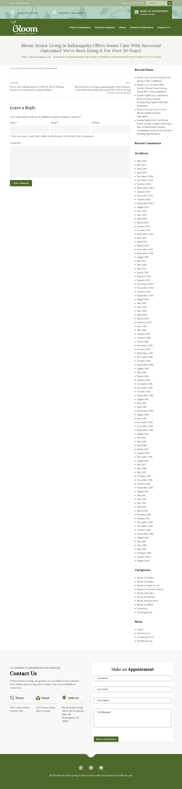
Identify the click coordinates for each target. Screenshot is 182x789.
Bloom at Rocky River (148, 600)
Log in (140, 629)
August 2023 (143, 207)
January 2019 (143, 334)
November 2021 (145, 249)
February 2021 (144, 276)
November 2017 (145, 345)
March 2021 (142, 272)
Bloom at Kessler (145, 593)
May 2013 (141, 441)
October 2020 (144, 291)
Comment (16, 143)
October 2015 (143, 391)
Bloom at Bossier (145, 581)
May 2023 (142, 214)
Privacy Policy (88, 775)
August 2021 (142, 257)
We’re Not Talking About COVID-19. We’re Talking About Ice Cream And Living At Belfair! (37, 88)
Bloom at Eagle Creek (32, 68)
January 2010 (143, 556)
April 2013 (142, 445)
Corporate (142, 608)
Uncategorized (144, 612)
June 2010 (142, 545)
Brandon (52, 68)
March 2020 (143, 318)
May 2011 (141, 503)
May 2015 (141, 403)
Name (14, 122)
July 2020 (141, 303)
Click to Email (43, 711)
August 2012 (142, 460)
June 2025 (142, 168)
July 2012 (141, 464)
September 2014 (145, 410)
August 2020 (143, 299)
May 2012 (141, 472)
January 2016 (143, 380)
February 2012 (144, 476)
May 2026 (142, 161)
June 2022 (142, 238)
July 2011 (141, 495)
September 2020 (145, 295)
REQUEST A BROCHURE (71, 13)
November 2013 (145, 426)
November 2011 (144, 480)
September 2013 (145, 430)
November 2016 (145, 357)
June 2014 (142, 418)
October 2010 (143, 530)
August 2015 (142, 399)
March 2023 (143, 222)
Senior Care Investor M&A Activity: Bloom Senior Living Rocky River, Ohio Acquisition (152, 88)
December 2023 (145, 195)
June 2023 (142, 211)
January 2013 (143, 453)
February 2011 (144, 514)
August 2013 (143, 433)
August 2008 (143, 560)
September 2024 (145, 188)
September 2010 (145, 533)
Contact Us (163, 27)
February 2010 (144, 553)
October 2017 (143, 349)
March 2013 (142, 449)
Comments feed (145, 637)
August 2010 (143, 537)
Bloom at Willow (145, 604)
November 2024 (145, 180)
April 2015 (141, 407)
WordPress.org (144, 641)
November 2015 (145, 387)
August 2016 (143, 368)
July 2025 (141, 165)
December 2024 (145, 176)
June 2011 (141, 499)
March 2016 (142, 376)
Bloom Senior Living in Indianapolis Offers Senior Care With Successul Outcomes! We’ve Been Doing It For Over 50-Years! (103, 90)
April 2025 (142, 172)
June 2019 (142, 326)
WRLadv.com (125, 775)
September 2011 (145, 487)
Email (54, 122)
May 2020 (142, 311)
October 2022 (144, 230)
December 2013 (145, 422)
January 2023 (143, 226)
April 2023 (142, 218)
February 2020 (144, 322)
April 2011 (141, 507)
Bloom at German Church (150, 589)
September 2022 (145, 234)
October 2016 (143, 360)
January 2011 (143, 518)
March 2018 (142, 341)
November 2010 (145, 526)
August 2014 (143, 414)
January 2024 (143, 191)
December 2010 (145, 522)
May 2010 (141, 549)
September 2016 (145, 364)
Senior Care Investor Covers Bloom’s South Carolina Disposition (151, 113)
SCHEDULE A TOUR (27, 13)
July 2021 (141, 261)
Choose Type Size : (129, 3)
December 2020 (145, 284)
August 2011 (142, 491)
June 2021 (141, 264)
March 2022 (143, 245)
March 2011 (142, 510)
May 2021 (141, 268)
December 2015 (145, 384)
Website (96, 122)
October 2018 (143, 337)
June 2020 (142, 307)
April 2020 (142, 314)
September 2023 (145, 203)
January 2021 (143, 280)
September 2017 (145, 353)
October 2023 (144, 199)
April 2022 (142, 241)
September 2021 (145, 253)
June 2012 (141, 468)
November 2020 (145, 287)
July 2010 (141, 541)
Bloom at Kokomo (146, 597)
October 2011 (143, 483)
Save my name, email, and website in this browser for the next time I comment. (53, 136)
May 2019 (141, 330)
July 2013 (141, 437)
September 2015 (145, 395)
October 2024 (144, 184)
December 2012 (145, 457)
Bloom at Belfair (145, 577)
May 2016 (141, 372)
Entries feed (143, 633)
